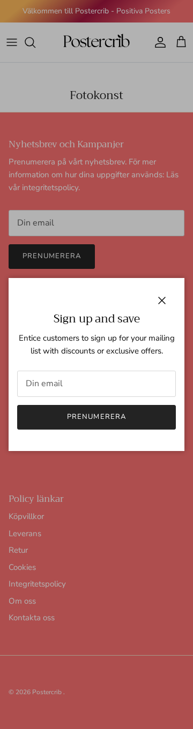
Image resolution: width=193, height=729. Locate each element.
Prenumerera (96, 417)
